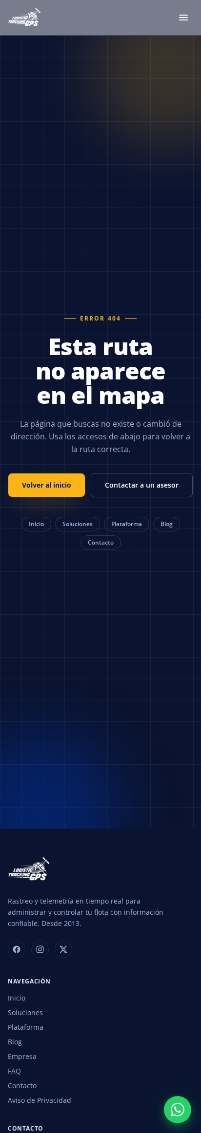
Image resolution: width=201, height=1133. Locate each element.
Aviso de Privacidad (39, 1100)
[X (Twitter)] (63, 949)
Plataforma (126, 524)
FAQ (14, 1071)
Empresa (22, 1056)
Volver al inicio (46, 485)
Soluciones (77, 524)
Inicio (36, 524)
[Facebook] (16, 949)
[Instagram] (40, 949)
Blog (167, 524)
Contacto (101, 542)
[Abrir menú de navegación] (183, 17)
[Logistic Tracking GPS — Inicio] (25, 17)
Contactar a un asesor (142, 485)
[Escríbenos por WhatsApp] (177, 1109)
